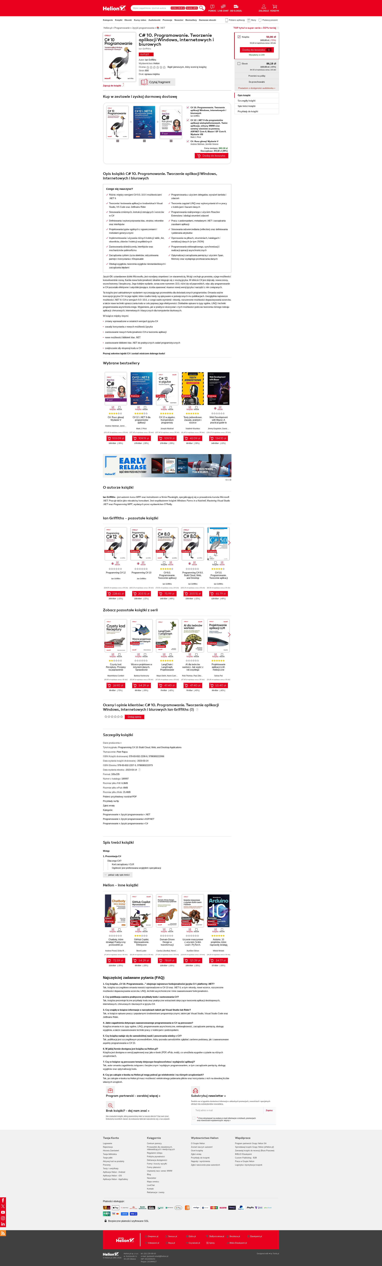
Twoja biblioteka (110, 1154)
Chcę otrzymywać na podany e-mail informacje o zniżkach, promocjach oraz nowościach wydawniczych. (226, 1119)
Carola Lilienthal (163, 951)
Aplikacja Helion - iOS (112, 1176)
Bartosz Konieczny (141, 676)
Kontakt (150, 1189)
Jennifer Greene (211, 144)
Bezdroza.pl (235, 1236)
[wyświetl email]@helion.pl (157, 1256)
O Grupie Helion (198, 1143)
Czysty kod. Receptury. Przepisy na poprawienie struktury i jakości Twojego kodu (116, 669)
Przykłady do (248, 111)
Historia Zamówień (111, 1150)
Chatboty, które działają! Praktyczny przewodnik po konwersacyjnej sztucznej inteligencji (116, 944)
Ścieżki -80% (191, 8)
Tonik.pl (276, 1254)
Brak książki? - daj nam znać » (128, 1111)
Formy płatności (154, 1167)
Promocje (167, 20)
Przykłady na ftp (111, 801)
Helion (156, 63)
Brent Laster (141, 951)
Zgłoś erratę (109, 805)
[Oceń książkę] (156, 67)
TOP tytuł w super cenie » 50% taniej (254, 27)
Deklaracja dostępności (157, 1160)
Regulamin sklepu (154, 1153)
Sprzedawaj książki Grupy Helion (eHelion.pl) (254, 1147)
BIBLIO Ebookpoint (243, 1154)
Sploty (212, 1243)
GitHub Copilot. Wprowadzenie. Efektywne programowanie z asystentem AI (141, 944)
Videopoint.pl (153, 1243)
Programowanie (110, 814)
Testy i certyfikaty (110, 1168)
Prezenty (107, 1165)
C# (146, 823)
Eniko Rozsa (123, 951)
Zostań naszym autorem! (202, 1147)
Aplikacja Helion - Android (114, 1172)
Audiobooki (154, 20)
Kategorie (108, 20)
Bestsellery (191, 20)
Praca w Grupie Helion (244, 1161)
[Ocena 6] (164, 67)
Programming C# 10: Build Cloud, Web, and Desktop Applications (150, 747)
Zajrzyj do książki (112, 85)
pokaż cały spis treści (119, 874)
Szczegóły (246, 100)
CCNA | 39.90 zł (177, 8)
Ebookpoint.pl (256, 1236)
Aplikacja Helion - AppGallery (115, 1179)
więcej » (227, 1120)
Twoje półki (108, 1158)
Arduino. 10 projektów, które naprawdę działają (218, 942)
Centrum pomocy (154, 1143)
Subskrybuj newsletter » (208, 1096)
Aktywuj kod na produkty (113, 1161)
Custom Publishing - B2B (246, 1158)
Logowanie (107, 1143)
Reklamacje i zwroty (155, 1192)
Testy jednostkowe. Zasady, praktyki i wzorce (193, 420)
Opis (244, 95)
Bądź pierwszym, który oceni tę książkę (187, 67)
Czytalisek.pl (194, 1243)
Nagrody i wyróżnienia (200, 1161)
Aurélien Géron (193, 951)
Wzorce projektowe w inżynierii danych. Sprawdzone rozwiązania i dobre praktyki (141, 669)
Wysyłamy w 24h (257, 55)
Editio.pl (192, 1236)
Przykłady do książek (200, 1158)
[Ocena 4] (157, 67)
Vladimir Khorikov (193, 429)
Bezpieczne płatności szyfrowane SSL (128, 1221)
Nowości (178, 20)
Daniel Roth (227, 429)
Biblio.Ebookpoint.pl (238, 1243)
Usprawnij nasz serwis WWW (159, 1171)
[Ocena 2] (151, 67)
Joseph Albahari (167, 429)
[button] (229, 387)
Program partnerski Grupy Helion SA (251, 1143)
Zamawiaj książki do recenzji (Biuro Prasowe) (254, 1150)
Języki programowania (132, 814)
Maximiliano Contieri (115, 676)
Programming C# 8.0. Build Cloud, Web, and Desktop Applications (192, 576)
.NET (147, 814)
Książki (118, 20)
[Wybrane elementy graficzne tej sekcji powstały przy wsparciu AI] (230, 480)
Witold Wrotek (218, 951)
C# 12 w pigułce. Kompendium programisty (167, 420)
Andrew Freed (111, 951)
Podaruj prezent (270, 20)
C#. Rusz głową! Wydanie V (204, 141)
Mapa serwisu (153, 1181)
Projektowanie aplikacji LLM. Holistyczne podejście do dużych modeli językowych (218, 669)
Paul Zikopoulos (200, 676)
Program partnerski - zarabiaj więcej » (133, 1096)
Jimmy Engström (214, 429)
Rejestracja (108, 1147)
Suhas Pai (218, 676)
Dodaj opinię (134, 717)
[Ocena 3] (154, 67)
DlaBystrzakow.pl (216, 1236)
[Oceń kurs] (113, 716)
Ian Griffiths (150, 60)
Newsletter (151, 1178)
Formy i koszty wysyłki (157, 1164)
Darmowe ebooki (207, 20)
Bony (253, 20)
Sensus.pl (172, 1236)
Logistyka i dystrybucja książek (248, 1165)
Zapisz (269, 1110)
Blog (149, 1174)
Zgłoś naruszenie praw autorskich (205, 1165)
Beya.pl (171, 1243)
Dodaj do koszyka (213, 155)
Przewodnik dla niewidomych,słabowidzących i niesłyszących (161, 1148)
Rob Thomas (187, 676)
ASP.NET (149, 819)
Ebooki (128, 20)
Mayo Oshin (161, 676)
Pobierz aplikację (237, 20)
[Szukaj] (201, 8)
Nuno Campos (173, 676)
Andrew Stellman (197, 144)
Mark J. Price (196, 137)
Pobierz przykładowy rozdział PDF (120, 796)
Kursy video (140, 20)
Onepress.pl (153, 1236)
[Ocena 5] (161, 67)
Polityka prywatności (156, 1156)
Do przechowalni (257, 82)
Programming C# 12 (116, 572)
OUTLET (144, 54)
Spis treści (246, 106)
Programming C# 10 (141, 572)
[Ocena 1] (147, 67)
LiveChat (151, 1185)
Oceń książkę (197, 1150)
